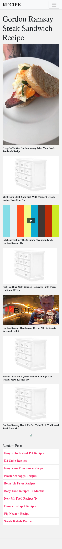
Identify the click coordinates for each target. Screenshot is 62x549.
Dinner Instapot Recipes (20, 506)
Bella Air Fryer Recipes (19, 483)
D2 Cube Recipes (15, 460)
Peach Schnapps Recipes (20, 475)
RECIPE (12, 5)
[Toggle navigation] (54, 5)
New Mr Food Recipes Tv (21, 498)
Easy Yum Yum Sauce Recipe (23, 468)
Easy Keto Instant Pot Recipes (24, 453)
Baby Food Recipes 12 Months (24, 491)
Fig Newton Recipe (16, 513)
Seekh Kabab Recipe (18, 521)
